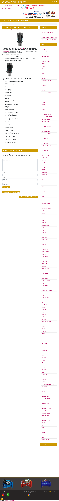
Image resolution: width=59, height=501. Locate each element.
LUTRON (43, 196)
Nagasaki (43, 213)
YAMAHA (43, 432)
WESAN (43, 422)
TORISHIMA (44, 369)
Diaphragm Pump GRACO (46, 92)
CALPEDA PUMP (45, 83)
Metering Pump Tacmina (46, 208)
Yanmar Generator (45, 434)
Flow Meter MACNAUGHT (46, 131)
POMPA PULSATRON (46, 280)
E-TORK (43, 102)
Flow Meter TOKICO (45, 150)
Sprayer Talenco (45, 345)
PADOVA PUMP (44, 222)
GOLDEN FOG (44, 162)
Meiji (42, 198)
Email (3, 177)
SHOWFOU (44, 331)
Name (3, 172)
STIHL (43, 352)
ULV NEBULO (44, 381)
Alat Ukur (43, 59)
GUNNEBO (44, 167)
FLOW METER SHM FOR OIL (47, 145)
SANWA (43, 328)
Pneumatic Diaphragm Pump (47, 225)
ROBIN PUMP (44, 319)
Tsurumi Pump (44, 374)
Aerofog (43, 46)
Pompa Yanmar (45, 299)
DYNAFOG (44, 100)
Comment (4, 157)
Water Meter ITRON (45, 401)
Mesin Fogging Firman (46, 203)
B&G (42, 71)
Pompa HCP (44, 254)
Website (4, 182)
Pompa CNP (44, 232)
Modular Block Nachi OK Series (47, 32)
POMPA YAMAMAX (45, 297)
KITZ (43, 184)
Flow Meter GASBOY (45, 121)
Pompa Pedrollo (45, 278)
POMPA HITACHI (45, 256)
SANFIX (43, 326)
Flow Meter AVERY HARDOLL (47, 116)
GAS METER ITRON (45, 155)
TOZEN (43, 372)
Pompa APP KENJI (45, 230)
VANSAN (43, 389)
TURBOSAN (44, 379)
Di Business (52, 491)
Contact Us (9, 20)
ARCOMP (43, 66)
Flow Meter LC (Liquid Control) (47, 124)
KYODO (43, 186)
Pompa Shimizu (45, 283)
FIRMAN (43, 109)
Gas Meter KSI (44, 157)
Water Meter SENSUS (46, 413)
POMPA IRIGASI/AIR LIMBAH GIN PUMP (49, 259)
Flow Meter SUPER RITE (46, 148)
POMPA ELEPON (45, 239)
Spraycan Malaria (45, 343)
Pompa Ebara (44, 237)
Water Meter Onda (45, 405)
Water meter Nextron (46, 403)
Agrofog (43, 49)
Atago (43, 68)
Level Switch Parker (45, 189)
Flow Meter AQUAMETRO (46, 114)
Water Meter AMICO (45, 396)
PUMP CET (44, 309)
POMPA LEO (44, 266)
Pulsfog (43, 307)
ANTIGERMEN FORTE (46, 61)
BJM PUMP (44, 78)
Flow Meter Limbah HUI (46, 126)
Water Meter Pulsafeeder (46, 410)
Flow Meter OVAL (45, 138)
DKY (42, 97)
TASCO (43, 362)
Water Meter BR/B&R (46, 398)
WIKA (43, 425)
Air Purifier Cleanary (45, 56)
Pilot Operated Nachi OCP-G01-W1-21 (49, 39)
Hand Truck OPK (45, 172)
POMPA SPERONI (45, 285)
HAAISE (43, 169)
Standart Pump (44, 350)
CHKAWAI (43, 87)
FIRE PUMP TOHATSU (46, 107)
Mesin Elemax (44, 201)
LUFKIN (43, 193)
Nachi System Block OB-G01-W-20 (48, 30)
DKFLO (43, 95)
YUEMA (43, 437)
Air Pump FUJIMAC (45, 54)
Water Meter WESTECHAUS (47, 418)
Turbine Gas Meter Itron (46, 377)
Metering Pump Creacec (46, 206)
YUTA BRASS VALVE (45, 439)
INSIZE (43, 181)
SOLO (43, 340)
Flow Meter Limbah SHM (46, 128)
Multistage (22, 48)
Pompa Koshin (44, 261)
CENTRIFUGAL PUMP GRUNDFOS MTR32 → (29, 196)
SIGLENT (43, 336)
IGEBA (43, 179)
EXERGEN (43, 104)
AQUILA (43, 63)
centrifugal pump (6, 51)
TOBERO (43, 367)
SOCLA (43, 338)
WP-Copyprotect (11, 500)
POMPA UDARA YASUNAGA (47, 290)
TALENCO (43, 360)
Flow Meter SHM (45, 143)
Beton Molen (44, 75)
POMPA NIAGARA (45, 273)
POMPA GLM (44, 246)
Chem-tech (44, 85)
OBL (42, 215)
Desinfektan (44, 90)
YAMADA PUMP (45, 430)
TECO (43, 365)
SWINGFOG (44, 357)
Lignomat (43, 191)
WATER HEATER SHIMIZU (46, 393)
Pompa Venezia (45, 292)
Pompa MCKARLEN (45, 268)
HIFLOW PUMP (44, 174)
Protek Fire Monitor (45, 304)
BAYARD (43, 73)
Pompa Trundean (45, 287)
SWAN (43, 355)
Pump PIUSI (44, 314)
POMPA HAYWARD (45, 251)
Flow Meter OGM (45, 136)
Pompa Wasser (45, 295)
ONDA (43, 220)
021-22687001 (7, 1)
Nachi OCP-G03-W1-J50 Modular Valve (49, 37)
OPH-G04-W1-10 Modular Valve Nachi (49, 34)
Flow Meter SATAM (45, 140)
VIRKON (43, 391)
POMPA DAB (44, 234)
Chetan (7, 500)
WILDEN (43, 427)
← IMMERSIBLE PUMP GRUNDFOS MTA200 (11, 192)
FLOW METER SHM (24, 20)
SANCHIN (43, 324)
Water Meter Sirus (45, 415)
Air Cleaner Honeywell (46, 51)
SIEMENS (43, 333)
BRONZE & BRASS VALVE (46, 80)
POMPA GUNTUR (45, 249)
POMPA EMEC (44, 242)
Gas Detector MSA (45, 153)
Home (4, 20)
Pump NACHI (44, 312)
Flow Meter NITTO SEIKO (46, 133)
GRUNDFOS (7, 24)
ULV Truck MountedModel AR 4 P (48, 384)
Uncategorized (44, 386)
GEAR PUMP (44, 160)
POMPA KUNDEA (45, 263)
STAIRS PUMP (44, 348)
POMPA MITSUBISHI (45, 271)
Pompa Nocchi (44, 275)
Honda (43, 177)
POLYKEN (43, 227)
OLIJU (43, 218)
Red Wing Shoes (45, 316)
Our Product (15, 20)
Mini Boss (43, 210)
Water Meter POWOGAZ (46, 408)
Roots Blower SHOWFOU (46, 321)
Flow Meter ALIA (45, 112)
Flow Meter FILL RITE (46, 119)
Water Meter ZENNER (46, 420)
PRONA (43, 302)
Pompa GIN (44, 244)
